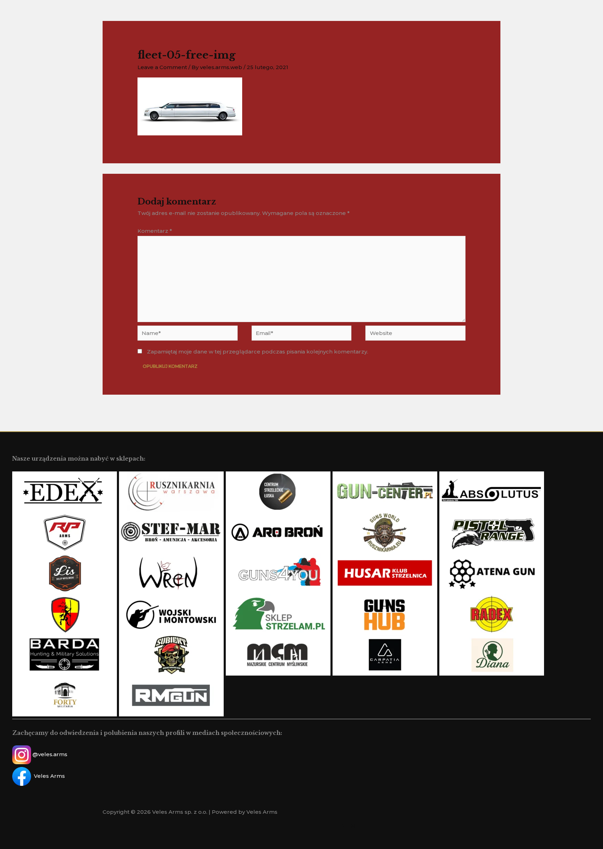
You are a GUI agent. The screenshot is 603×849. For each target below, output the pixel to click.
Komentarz (154, 231)
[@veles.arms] (353, 825)
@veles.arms (49, 754)
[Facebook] (343, 825)
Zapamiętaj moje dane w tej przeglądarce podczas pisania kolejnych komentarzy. (257, 351)
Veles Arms (49, 776)
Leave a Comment (162, 67)
